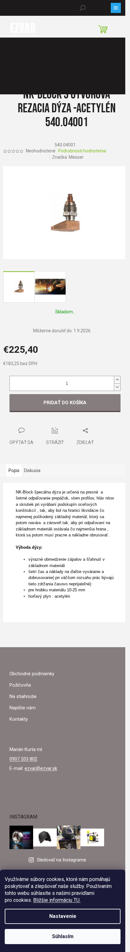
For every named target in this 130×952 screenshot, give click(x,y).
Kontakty (18, 719)
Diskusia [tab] (32, 470)
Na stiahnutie (23, 696)
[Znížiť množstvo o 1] (117, 387)
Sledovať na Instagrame (61, 860)
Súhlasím (63, 936)
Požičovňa (20, 685)
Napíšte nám (22, 708)
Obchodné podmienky (31, 674)
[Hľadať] (82, 8)
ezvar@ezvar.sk (41, 768)
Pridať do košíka (65, 402)
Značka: (68, 157)
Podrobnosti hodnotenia (82, 150)
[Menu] (115, 8)
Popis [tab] (14, 470)
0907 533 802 (23, 759)
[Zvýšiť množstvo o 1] (117, 379)
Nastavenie (62, 916)
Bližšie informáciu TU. (56, 900)
